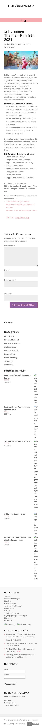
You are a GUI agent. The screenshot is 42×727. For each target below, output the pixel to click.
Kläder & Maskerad (11, 340)
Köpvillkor (8, 601)
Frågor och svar (10, 603)
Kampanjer (8, 620)
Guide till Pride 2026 (13, 640)
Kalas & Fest (9, 336)
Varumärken (8, 365)
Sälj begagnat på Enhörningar (15, 615)
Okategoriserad (10, 347)
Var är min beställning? (13, 606)
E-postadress (10, 280)
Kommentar (9, 245)
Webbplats (8, 294)
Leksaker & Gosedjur (12, 343)
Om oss (7, 611)
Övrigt (25, 44)
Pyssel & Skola (9, 354)
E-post (6, 669)
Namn (7, 270)
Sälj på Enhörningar (11, 613)
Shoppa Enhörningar (12, 599)
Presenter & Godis (11, 350)
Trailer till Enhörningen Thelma (17, 201)
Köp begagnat (9, 618)
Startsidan (8, 596)
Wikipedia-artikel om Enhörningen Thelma (21, 210)
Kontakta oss (9, 608)
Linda (8, 44)
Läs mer (35, 723)
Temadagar (8, 361)
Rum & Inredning (10, 358)
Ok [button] (29, 724)
